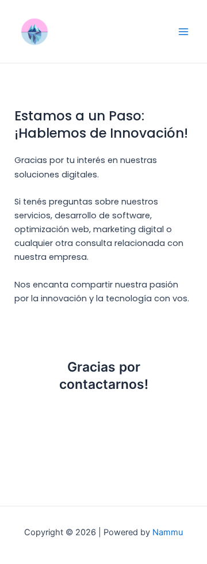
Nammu (167, 532)
